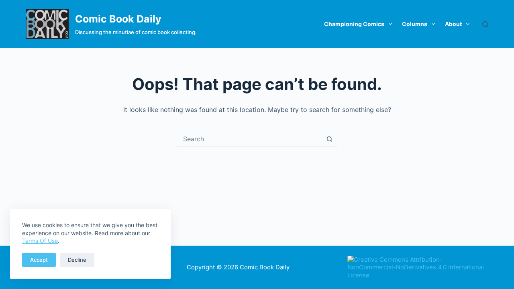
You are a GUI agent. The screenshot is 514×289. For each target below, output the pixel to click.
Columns (414, 23)
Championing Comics (354, 23)
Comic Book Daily (118, 19)
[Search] (485, 24)
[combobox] (249, 139)
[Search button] (329, 139)
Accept (39, 259)
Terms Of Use (40, 240)
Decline (77, 259)
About (453, 23)
